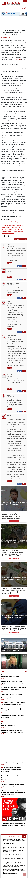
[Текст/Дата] (25, 8)
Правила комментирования (18, 870)
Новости (4, 671)
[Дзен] (14, 836)
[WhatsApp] (9, 236)
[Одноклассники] (4, 236)
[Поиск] (23, 8)
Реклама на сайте (13, 873)
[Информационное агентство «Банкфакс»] (10, 3)
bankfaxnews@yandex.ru (8, 843)
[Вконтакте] (12, 836)
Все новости (24, 830)
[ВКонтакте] (2, 236)
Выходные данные (7, 869)
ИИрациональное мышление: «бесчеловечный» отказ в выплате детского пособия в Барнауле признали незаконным (13, 792)
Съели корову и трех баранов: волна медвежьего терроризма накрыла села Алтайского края (11, 769)
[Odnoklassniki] (19, 836)
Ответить (9, 263)
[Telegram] (6, 236)
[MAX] (16, 836)
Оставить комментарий (20, 239)
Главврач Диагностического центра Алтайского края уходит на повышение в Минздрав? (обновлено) (13, 231)
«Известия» (18, 59)
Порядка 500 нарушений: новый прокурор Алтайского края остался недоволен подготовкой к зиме (14, 777)
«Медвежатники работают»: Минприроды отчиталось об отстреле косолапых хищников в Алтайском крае (13, 696)
